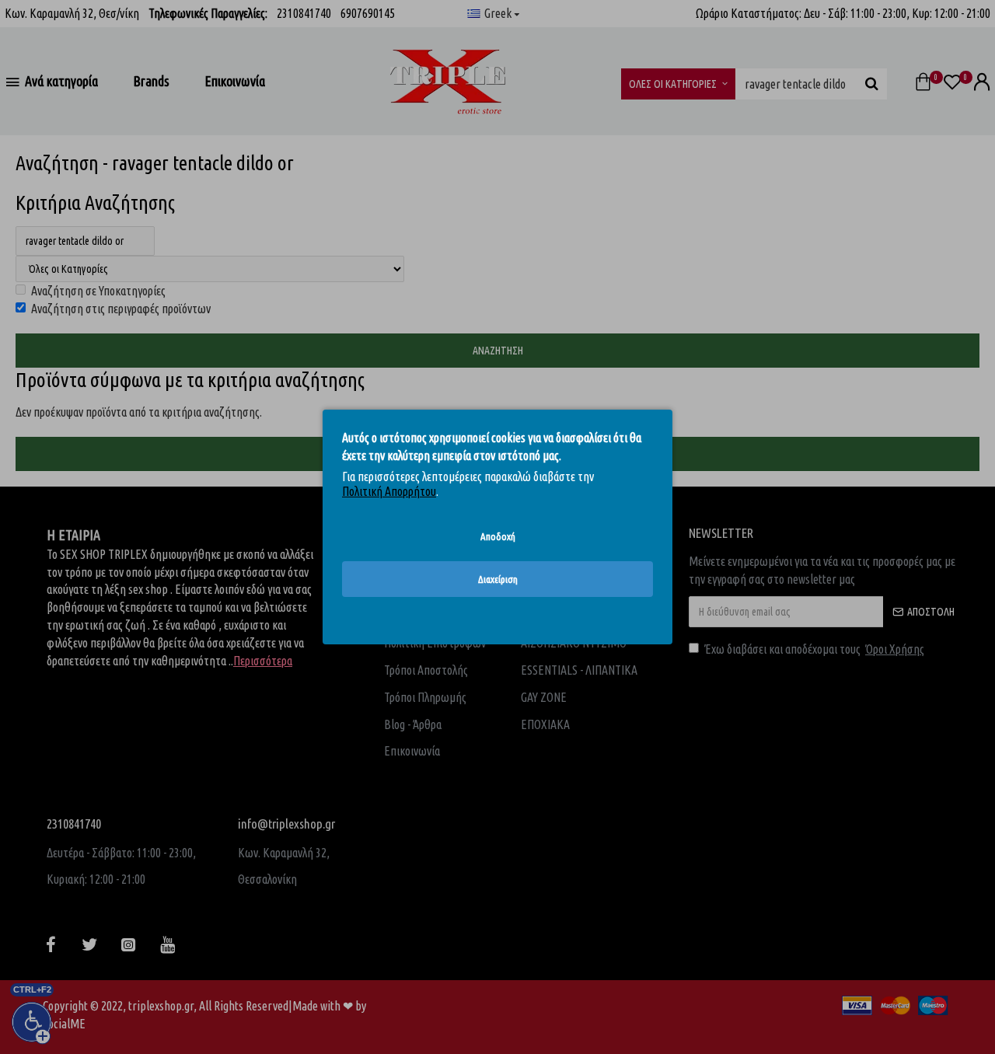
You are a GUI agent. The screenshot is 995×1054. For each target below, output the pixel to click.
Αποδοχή (497, 536)
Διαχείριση (498, 579)
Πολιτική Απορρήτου (389, 491)
